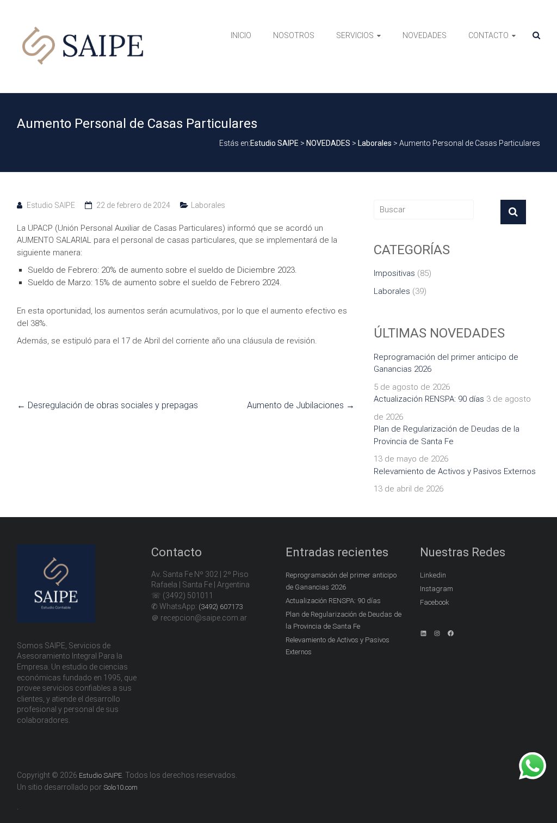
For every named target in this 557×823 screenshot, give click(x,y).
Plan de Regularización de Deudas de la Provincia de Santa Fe (446, 435)
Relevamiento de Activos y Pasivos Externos (455, 471)
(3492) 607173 (221, 607)
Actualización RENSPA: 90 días (429, 399)
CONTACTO (488, 35)
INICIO (241, 35)
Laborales (208, 205)
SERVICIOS (355, 35)
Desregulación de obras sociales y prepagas (107, 405)
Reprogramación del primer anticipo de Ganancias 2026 (446, 363)
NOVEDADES (425, 35)
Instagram (436, 589)
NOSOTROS (293, 35)
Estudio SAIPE (51, 205)
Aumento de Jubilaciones (301, 405)
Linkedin (433, 575)
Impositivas (394, 273)
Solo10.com (120, 787)
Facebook (434, 602)
